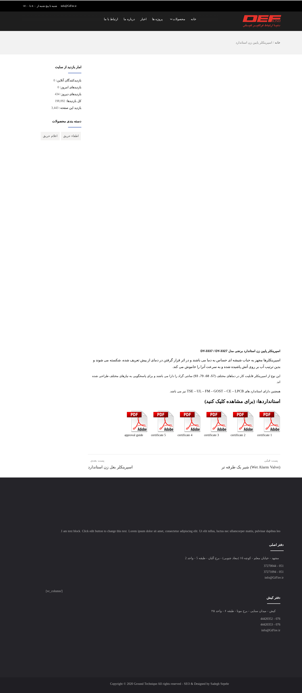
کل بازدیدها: (73, 101)
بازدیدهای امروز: (70, 87)
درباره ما (129, 19)
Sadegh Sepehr (219, 683)
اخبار (143, 19)
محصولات (179, 19)
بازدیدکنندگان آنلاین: (68, 80)
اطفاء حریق (71, 136)
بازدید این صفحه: (69, 108)
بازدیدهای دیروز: (70, 94)
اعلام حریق (50, 136)
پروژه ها (157, 19)
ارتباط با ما (111, 19)
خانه (193, 19)
